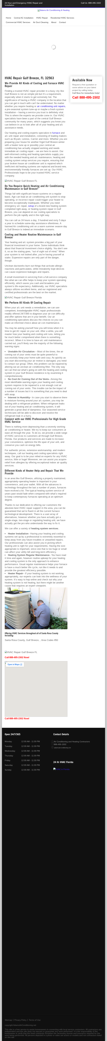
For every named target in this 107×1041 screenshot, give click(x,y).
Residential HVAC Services (62, 18)
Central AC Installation (23, 18)
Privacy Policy (20, 1020)
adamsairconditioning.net (62, 748)
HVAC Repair (42, 18)
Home (8, 18)
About (53, 22)
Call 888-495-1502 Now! (17, 657)
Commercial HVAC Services (18, 22)
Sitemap (8, 1020)
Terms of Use (35, 1020)
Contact (62, 22)
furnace (56, 133)
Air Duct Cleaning (40, 22)
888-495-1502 (94, 3)
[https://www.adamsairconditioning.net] (54, 10)
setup (31, 206)
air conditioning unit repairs (51, 106)
